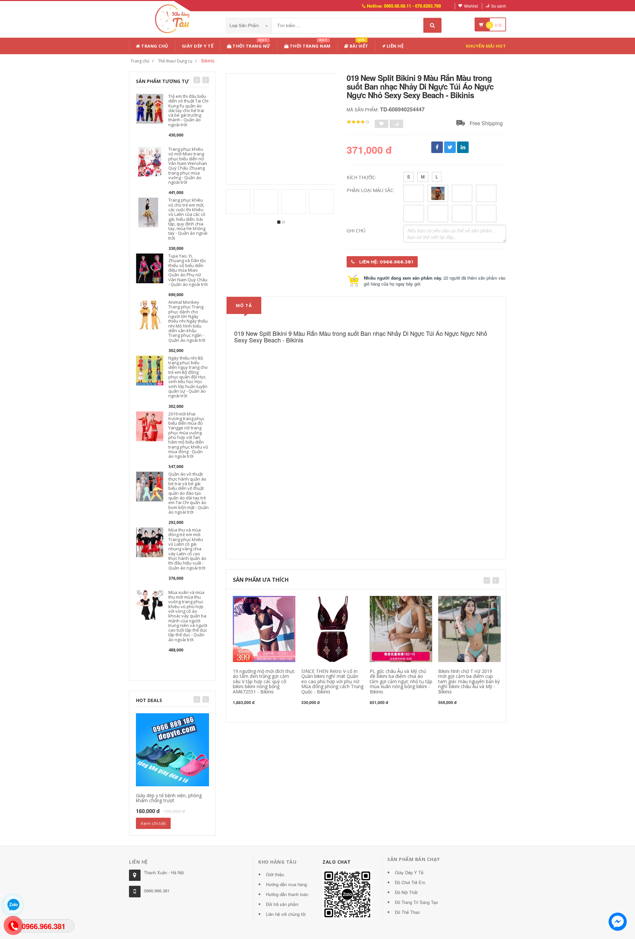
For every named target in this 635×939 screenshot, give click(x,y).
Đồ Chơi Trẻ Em (410, 882)
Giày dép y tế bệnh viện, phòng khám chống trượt (169, 797)
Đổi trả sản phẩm (282, 904)
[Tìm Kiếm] (432, 25)
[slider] (358, 122)
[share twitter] (450, 147)
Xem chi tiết (153, 823)
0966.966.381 (157, 890)
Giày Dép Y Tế (198, 46)
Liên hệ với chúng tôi (286, 914)
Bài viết (358, 45)
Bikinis (208, 61)
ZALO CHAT (336, 862)
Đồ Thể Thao (407, 912)
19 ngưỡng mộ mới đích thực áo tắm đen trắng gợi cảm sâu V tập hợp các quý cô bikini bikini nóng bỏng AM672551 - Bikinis (264, 681)
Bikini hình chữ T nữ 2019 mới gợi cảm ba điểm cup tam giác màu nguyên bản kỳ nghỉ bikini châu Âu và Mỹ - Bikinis (469, 681)
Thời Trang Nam (309, 45)
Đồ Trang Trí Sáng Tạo (416, 902)
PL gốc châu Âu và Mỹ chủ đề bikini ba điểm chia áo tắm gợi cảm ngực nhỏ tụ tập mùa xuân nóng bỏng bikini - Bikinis (401, 681)
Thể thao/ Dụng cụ (175, 61)
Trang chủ (154, 46)
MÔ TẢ (244, 305)
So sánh (498, 6)
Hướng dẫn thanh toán (287, 894)
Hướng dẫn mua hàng (286, 884)
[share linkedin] (463, 147)
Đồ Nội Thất (406, 892)
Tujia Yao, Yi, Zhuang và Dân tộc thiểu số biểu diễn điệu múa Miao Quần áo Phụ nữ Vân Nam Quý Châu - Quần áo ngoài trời (188, 270)
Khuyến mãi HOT (486, 46)
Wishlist (471, 6)
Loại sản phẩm (245, 25)
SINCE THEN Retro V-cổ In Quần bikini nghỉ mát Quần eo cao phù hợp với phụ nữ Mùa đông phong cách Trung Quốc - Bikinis (332, 681)
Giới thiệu (275, 874)
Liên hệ (394, 46)
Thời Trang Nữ (251, 45)
